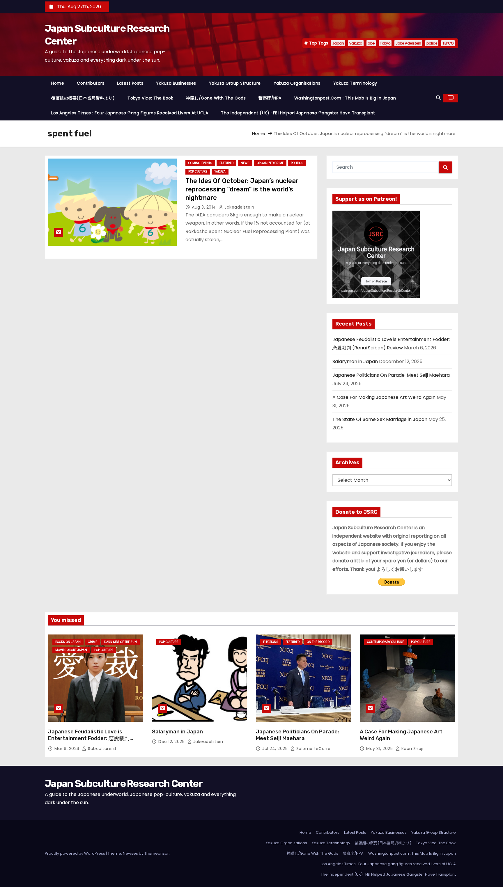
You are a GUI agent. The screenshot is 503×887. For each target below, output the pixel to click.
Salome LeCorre (313, 748)
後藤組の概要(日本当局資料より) (83, 98)
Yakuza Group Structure (235, 83)
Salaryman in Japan (355, 361)
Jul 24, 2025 (275, 748)
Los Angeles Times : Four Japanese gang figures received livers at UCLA (129, 113)
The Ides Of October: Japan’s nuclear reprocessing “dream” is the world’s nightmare (241, 189)
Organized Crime (270, 163)
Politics (297, 163)
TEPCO (448, 43)
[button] (438, 98)
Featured (226, 163)
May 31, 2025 (380, 748)
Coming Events (200, 163)
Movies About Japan (71, 650)
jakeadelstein (238, 207)
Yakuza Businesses (176, 83)
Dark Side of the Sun (120, 642)
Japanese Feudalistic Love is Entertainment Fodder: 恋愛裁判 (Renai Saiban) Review (89, 738)
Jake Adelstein (408, 43)
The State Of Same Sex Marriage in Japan (379, 419)
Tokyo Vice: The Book (150, 98)
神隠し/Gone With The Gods (216, 98)
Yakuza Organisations (297, 83)
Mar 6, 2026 (67, 748)
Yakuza (220, 171)
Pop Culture (197, 171)
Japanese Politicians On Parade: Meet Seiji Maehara (391, 375)
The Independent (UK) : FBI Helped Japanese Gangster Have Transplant (298, 113)
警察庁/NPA (269, 98)
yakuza (355, 43)
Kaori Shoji (411, 748)
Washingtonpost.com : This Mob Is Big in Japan (345, 98)
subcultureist (102, 748)
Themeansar (156, 853)
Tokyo (385, 43)
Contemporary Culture (385, 642)
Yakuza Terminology (355, 83)
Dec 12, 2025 (172, 741)
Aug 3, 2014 (204, 207)
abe (371, 43)
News (245, 163)
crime (92, 642)
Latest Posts (130, 83)
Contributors (90, 83)
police (431, 43)
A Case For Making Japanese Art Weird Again (383, 397)
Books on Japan (68, 642)
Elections (270, 642)
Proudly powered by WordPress (75, 853)
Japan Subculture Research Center (124, 784)
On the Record (318, 642)
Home (57, 83)
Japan (338, 43)
